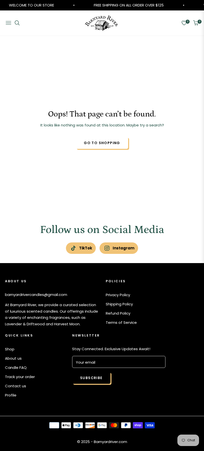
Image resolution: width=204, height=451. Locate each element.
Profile (10, 395)
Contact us (15, 386)
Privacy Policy (118, 294)
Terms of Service (121, 322)
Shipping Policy (119, 304)
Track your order (20, 376)
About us (13, 358)
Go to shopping (102, 142)
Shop (9, 349)
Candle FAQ (16, 367)
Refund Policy (118, 313)
